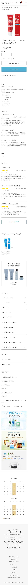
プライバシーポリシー (14, 575)
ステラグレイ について (7, 381)
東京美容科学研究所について (9, 377)
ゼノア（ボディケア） (8, 312)
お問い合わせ (14, 572)
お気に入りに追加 (13, 63)
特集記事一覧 (5, 388)
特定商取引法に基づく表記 (14, 577)
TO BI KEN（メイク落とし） (10, 322)
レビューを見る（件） (8, 58)
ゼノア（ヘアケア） (7, 317)
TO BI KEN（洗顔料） (8, 327)
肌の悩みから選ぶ (6, 364)
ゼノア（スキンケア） (7, 298)
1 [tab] (12, 287)
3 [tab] (15, 287)
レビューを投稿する (14, 221)
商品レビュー (5, 396)
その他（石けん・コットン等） (12, 7)
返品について (14, 559)
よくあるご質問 (5, 385)
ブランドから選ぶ (6, 359)
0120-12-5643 (15, 542)
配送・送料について (14, 556)
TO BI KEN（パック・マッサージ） (11, 342)
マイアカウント (14, 564)
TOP (3, 7)
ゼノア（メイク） (6, 302)
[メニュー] (25, 2)
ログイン (14, 569)
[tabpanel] (14, 273)
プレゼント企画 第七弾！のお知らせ (11, 406)
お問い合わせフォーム (14, 547)
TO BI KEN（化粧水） (8, 332)
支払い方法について (6, 392)
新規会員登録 (14, 567)
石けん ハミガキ (5, 9)
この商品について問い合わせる (8, 75)
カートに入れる (14, 69)
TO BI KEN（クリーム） (8, 337)
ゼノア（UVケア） (7, 307)
